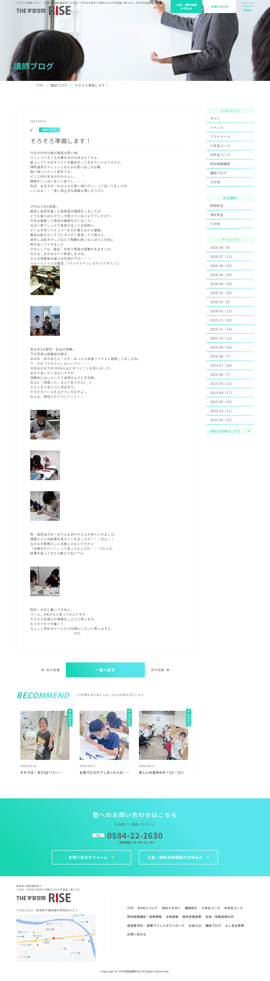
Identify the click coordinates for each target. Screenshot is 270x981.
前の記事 (53, 669)
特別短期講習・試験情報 (144, 917)
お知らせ (195, 925)
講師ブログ (218, 172)
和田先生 (217, 205)
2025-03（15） (222, 401)
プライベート (220, 136)
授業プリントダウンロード (166, 925)
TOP (130, 908)
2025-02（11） (222, 410)
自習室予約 (135, 925)
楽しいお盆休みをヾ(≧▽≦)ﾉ (161, 772)
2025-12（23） (222, 320)
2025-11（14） (222, 329)
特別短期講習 (220, 163)
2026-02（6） (221, 301)
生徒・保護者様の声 (219, 917)
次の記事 (157, 669)
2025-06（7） (221, 374)
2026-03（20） (222, 292)
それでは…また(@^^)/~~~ (40, 772)
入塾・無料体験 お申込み (186, 6)
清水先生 (217, 214)
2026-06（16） (222, 265)
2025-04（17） (222, 392)
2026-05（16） (222, 274)
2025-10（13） (222, 338)
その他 (215, 182)
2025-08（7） (221, 356)
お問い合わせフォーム (89, 857)
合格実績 (172, 917)
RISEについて (148, 908)
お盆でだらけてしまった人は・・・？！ (110, 772)
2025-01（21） (222, 419)
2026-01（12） (222, 311)
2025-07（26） (222, 365)
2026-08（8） (221, 247)
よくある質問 (234, 925)
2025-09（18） (222, 347)
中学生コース (220, 154)
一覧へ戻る (105, 669)
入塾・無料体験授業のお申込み (175, 857)
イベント (217, 127)
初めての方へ (171, 908)
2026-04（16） (222, 283)
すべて (215, 118)
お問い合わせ (220, 6)
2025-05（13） (222, 383)
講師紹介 (191, 908)
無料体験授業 (191, 917)
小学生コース (220, 145)
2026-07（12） (222, 256)
